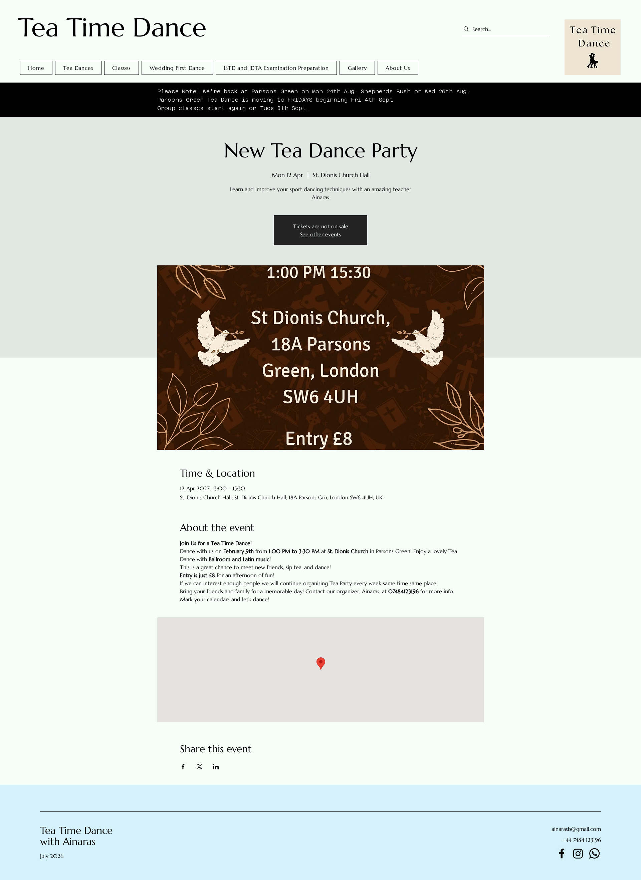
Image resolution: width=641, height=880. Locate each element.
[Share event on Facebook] (183, 766)
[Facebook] (561, 853)
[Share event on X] (199, 766)
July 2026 (51, 856)
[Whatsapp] (594, 853)
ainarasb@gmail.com (576, 829)
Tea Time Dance (112, 27)
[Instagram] (578, 853)
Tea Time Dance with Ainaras (76, 836)
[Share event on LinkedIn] (216, 766)
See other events (320, 234)
